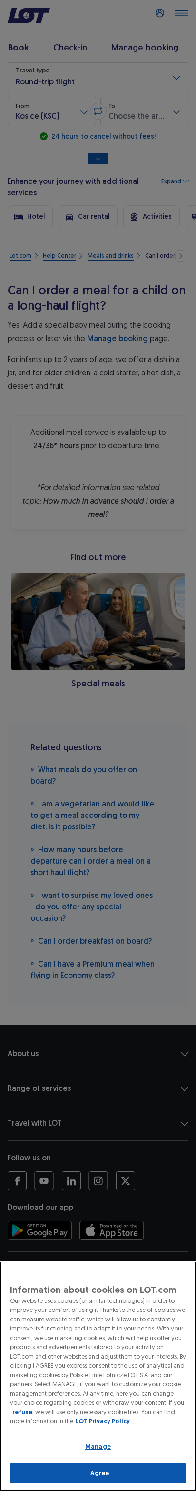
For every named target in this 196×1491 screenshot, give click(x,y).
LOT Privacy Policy (103, 1421)
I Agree (98, 1473)
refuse (22, 1412)
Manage (98, 1446)
